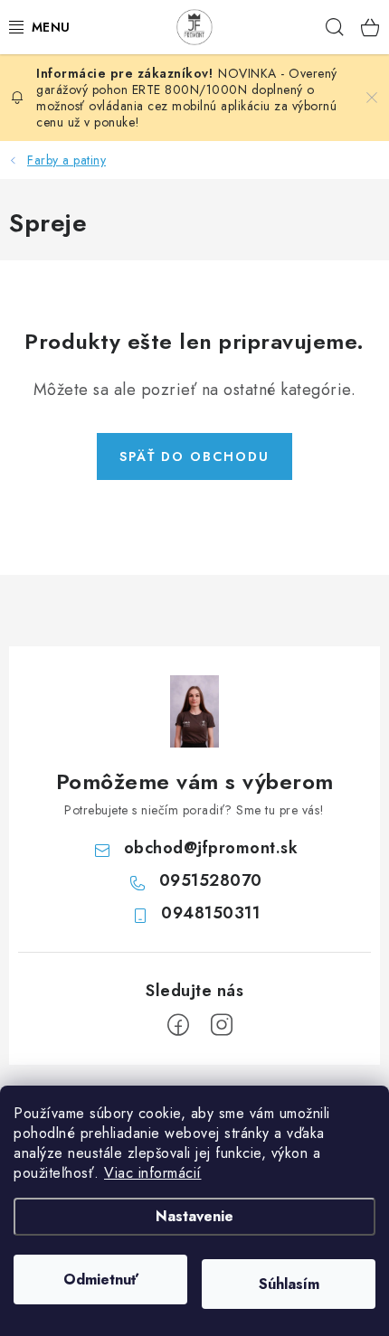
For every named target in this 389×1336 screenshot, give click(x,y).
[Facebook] (178, 1025)
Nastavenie (194, 1216)
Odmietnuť (100, 1279)
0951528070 (210, 880)
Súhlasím (289, 1284)
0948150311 (210, 913)
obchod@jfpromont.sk (211, 848)
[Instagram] (221, 1025)
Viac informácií (153, 1172)
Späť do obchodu (194, 456)
